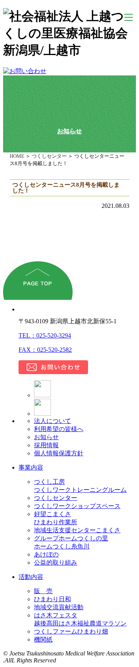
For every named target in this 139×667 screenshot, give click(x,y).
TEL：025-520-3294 (45, 335)
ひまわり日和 (52, 599)
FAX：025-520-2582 (45, 349)
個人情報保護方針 (58, 453)
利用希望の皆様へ (58, 429)
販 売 (43, 591)
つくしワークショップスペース (77, 506)
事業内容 (31, 467)
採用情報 (46, 445)
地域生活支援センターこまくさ (77, 530)
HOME (17, 156)
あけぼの (46, 554)
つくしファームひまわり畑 (71, 631)
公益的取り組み (55, 562)
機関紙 (43, 639)
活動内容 (31, 576)
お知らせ (46, 437)
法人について (52, 421)
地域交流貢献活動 (58, 607)
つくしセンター (49, 156)
